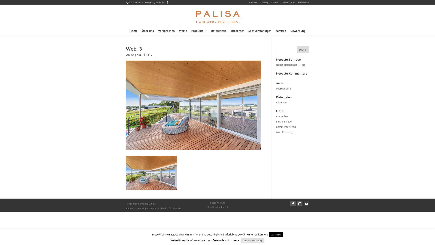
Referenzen (218, 31)
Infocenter (237, 31)
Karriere (253, 3)
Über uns (148, 31)
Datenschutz (288, 3)
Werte (183, 31)
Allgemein (282, 102)
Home (133, 31)
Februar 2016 (283, 88)
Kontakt (275, 3)
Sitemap (264, 3)
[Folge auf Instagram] (299, 203)
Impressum (303, 3)
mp (132, 54)
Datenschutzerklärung (252, 240)
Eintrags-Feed (284, 121)
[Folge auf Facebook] (293, 203)
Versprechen (166, 31)
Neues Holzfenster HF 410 (291, 64)
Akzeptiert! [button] (276, 234)
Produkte (197, 31)
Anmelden (282, 116)
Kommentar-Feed (286, 126)
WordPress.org (284, 132)
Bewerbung (297, 31)
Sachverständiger (259, 31)
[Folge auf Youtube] (306, 203)
